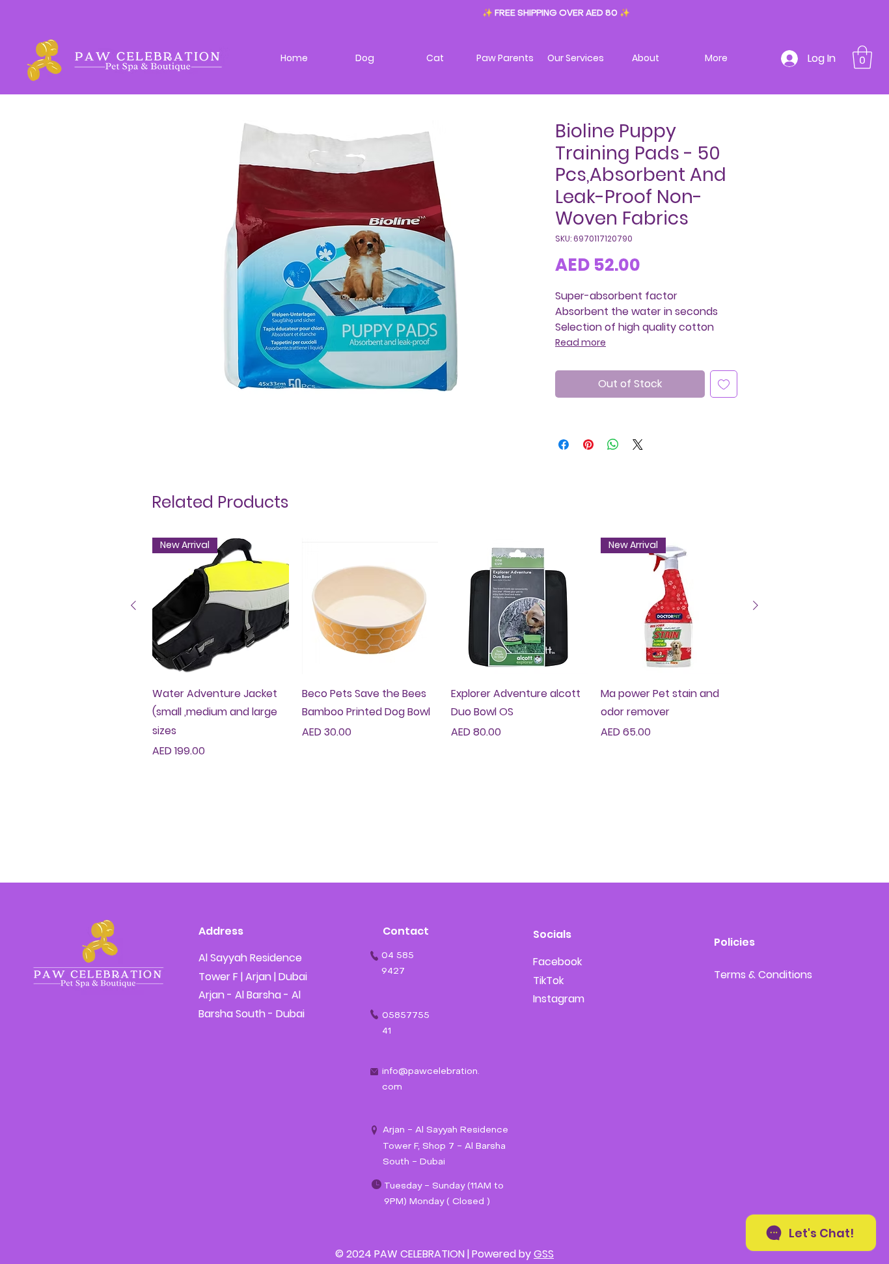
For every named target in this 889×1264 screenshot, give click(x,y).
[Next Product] (755, 605)
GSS (544, 1253)
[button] (862, 57)
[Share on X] (638, 444)
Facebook (557, 961)
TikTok (548, 980)
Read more (580, 342)
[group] (444, 657)
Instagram (558, 998)
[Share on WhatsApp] (613, 444)
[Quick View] (370, 606)
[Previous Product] (133, 605)
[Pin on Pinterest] (588, 444)
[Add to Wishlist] (723, 384)
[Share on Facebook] (563, 444)
